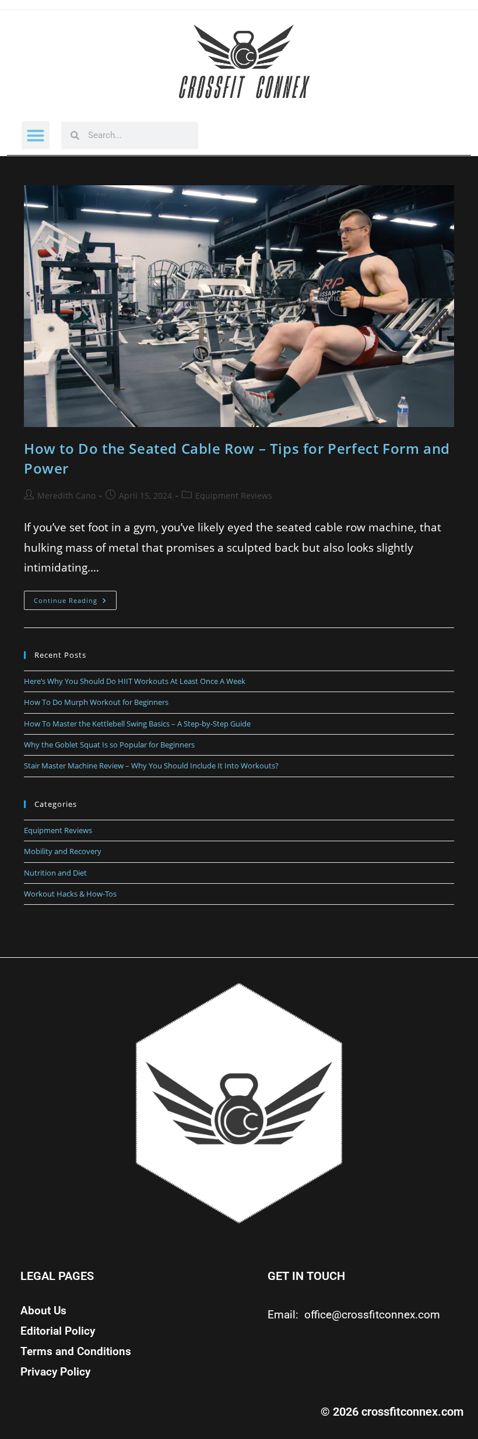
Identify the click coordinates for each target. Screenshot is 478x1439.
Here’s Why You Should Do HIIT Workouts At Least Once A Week (134, 681)
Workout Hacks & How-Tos (70, 893)
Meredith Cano (66, 495)
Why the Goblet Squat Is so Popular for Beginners (109, 744)
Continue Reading (75, 598)
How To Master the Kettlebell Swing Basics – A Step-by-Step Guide (137, 723)
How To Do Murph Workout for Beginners (96, 702)
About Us (43, 1311)
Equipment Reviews (233, 495)
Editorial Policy (57, 1331)
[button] (36, 135)
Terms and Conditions (75, 1351)
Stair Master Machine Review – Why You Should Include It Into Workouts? (151, 765)
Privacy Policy (55, 1372)
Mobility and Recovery (62, 851)
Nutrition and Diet (55, 872)
